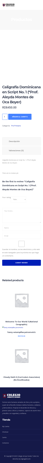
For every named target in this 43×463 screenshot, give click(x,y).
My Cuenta (5, 426)
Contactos (5, 443)
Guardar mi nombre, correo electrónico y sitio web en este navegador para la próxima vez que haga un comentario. (21, 252)
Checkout (5, 432)
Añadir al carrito (20, 117)
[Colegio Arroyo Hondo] (10, 5)
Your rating (6, 197)
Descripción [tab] (14, 141)
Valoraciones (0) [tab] (16, 150)
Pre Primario (16, 126)
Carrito (4, 437)
